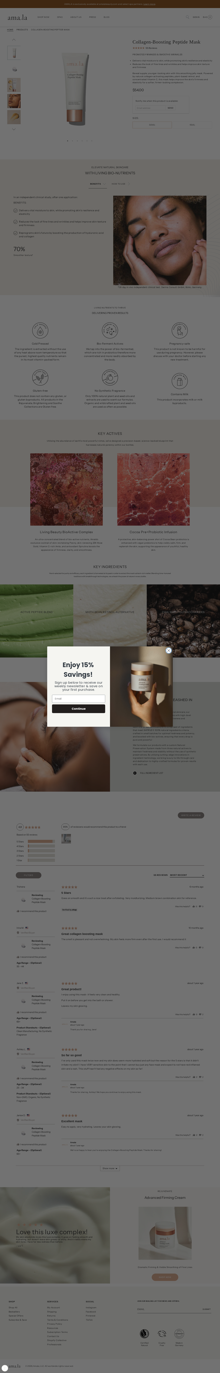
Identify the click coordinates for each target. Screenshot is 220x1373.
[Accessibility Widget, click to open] (5, 1368)
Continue (79, 709)
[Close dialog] (169, 650)
